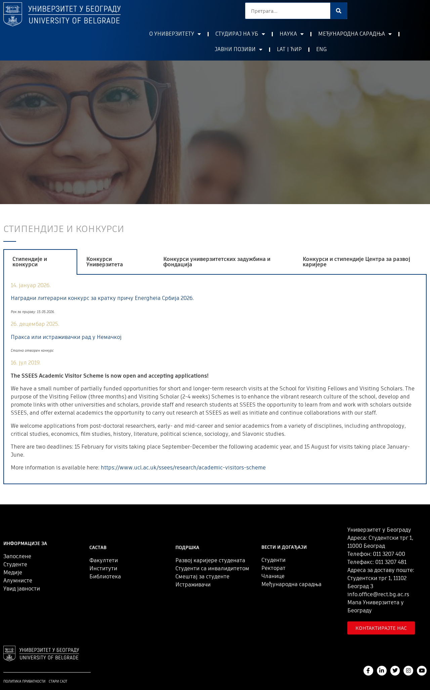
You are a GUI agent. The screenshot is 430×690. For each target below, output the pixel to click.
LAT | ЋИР (289, 49)
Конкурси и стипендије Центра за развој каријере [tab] (356, 261)
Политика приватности (24, 681)
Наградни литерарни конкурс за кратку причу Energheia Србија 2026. (102, 298)
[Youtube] (422, 671)
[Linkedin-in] (382, 671)
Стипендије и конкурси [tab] (29, 261)
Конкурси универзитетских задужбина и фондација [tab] (216, 261)
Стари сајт (58, 681)
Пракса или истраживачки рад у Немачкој (66, 337)
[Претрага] (338, 11)
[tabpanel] (215, 379)
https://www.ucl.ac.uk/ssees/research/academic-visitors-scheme (183, 467)
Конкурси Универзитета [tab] (104, 261)
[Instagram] (408, 671)
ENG (321, 49)
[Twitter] (395, 671)
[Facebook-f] (368, 671)
